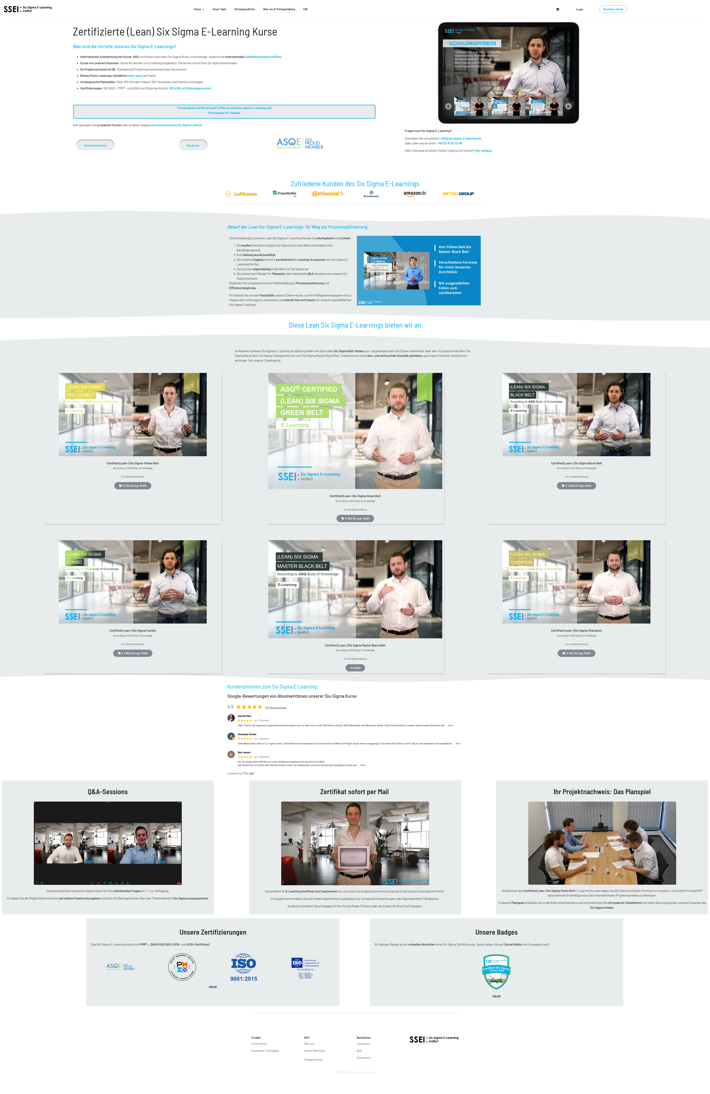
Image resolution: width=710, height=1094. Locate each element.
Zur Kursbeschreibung (132, 476)
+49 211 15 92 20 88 (449, 143)
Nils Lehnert (244, 752)
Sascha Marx (244, 715)
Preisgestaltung (313, 1059)
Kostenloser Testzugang (265, 1050)
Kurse (197, 9)
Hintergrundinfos (244, 9)
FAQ (305, 9)
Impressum (363, 1043)
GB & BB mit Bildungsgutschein (190, 88)
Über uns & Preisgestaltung (279, 9)
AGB (359, 1050)
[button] (558, 9)
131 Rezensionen (276, 708)
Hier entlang (483, 150)
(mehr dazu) (135, 75)
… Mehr (449, 725)
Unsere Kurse (259, 1043)
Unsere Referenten (314, 1050)
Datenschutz (364, 1057)
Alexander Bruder (247, 734)
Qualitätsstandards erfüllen (263, 56)
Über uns (309, 1043)
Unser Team (219, 9)
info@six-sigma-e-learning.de (461, 138)
